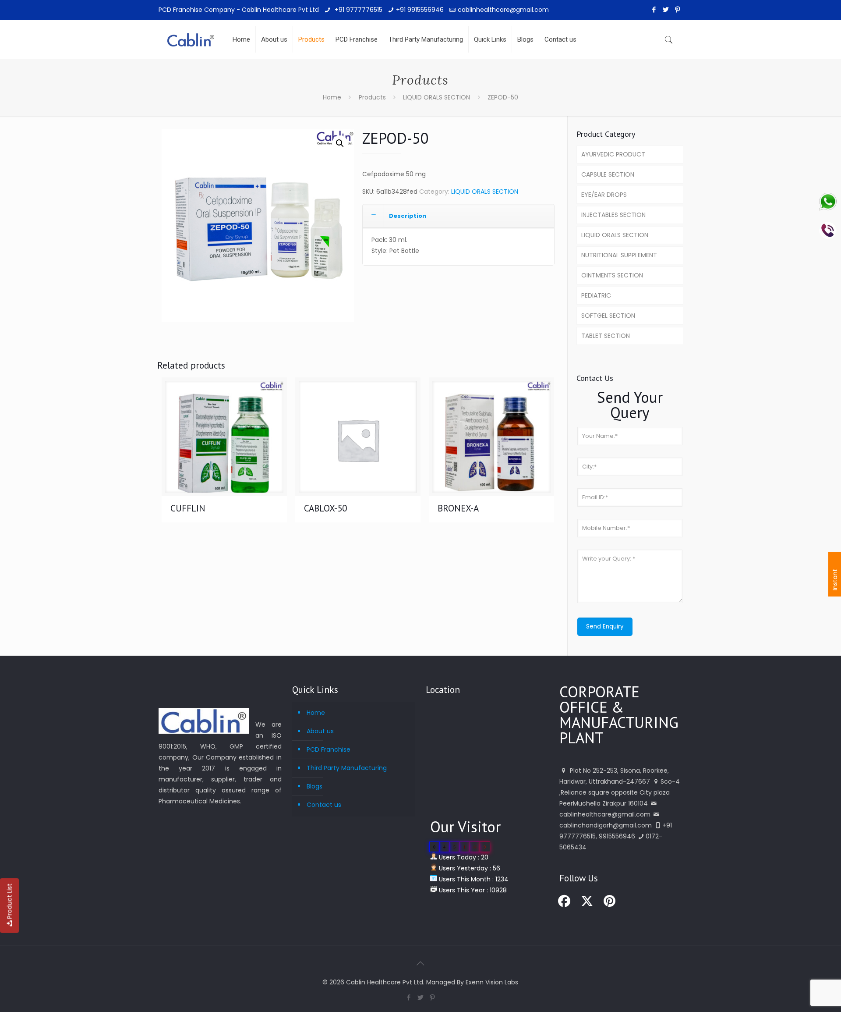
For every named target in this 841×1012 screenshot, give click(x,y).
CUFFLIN (187, 508)
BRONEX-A (458, 508)
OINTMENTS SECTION (612, 275)
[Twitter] (666, 9)
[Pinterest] (677, 9)
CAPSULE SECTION (607, 174)
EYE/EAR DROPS (604, 194)
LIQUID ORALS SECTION (436, 97)
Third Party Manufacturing (347, 767)
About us (320, 731)
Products (372, 97)
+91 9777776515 (357, 9)
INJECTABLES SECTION (613, 214)
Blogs (314, 786)
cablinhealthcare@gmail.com (503, 9)
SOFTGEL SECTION (608, 315)
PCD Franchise (328, 749)
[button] (340, 143)
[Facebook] (654, 9)
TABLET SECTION (605, 335)
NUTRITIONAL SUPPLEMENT (619, 255)
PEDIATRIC (596, 295)
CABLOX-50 (325, 508)
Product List (9, 901)
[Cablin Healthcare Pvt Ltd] (190, 33)
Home (332, 97)
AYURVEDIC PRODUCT (613, 154)
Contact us (324, 804)
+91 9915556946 (420, 9)
